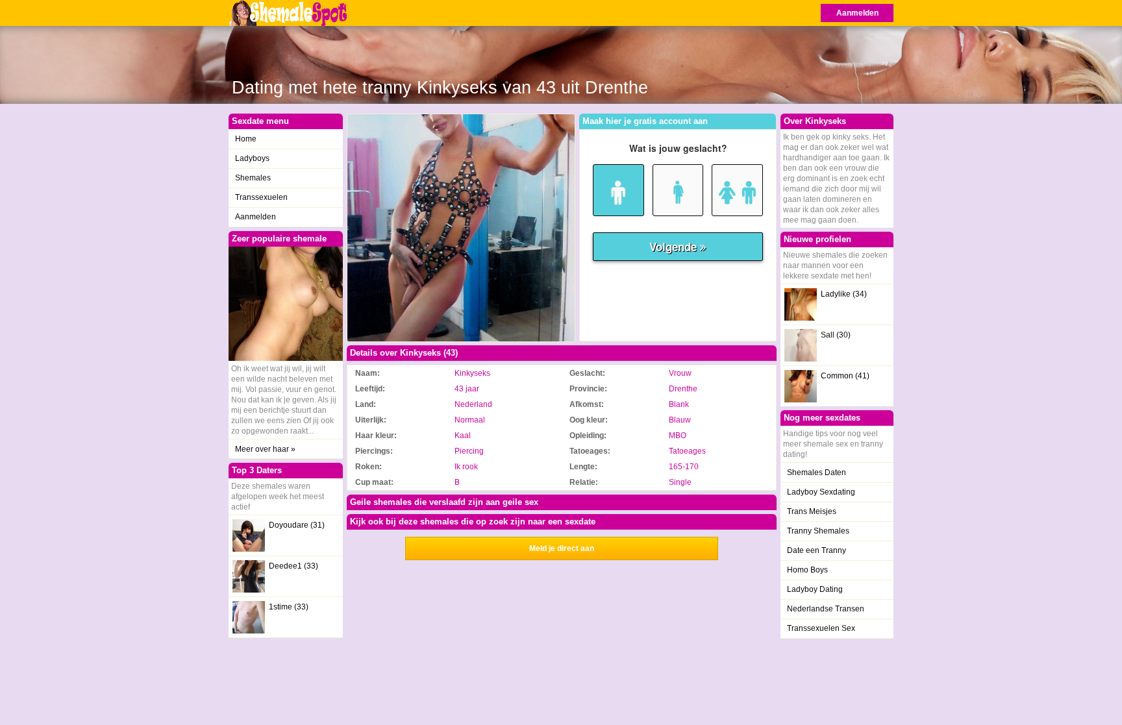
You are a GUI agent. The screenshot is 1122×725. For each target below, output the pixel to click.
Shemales (253, 177)
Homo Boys (807, 569)
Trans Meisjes (811, 511)
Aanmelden (857, 13)
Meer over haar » (265, 449)
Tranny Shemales (818, 530)
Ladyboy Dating (815, 589)
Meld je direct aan (561, 548)
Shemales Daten (816, 472)
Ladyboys (252, 158)
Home (245, 138)
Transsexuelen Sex (821, 628)
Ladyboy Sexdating (821, 492)
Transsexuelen (261, 197)
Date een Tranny (816, 550)
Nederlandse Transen (825, 608)
